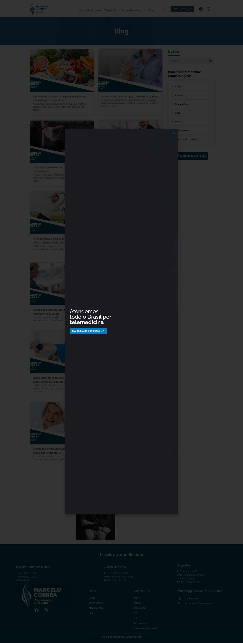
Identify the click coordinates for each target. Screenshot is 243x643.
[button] (173, 132)
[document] (121, 321)
